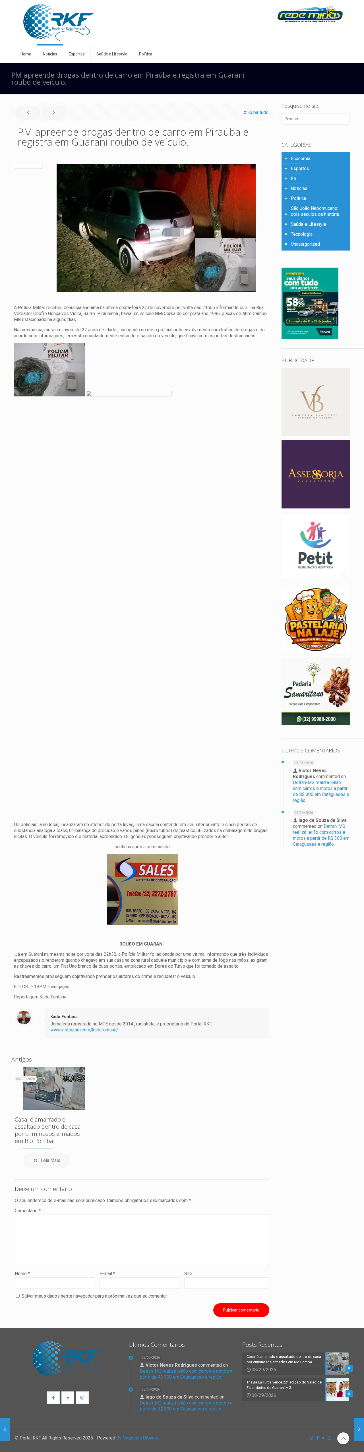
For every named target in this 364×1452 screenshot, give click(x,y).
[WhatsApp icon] (311, 1438)
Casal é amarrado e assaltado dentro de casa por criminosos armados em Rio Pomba (48, 1130)
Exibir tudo (257, 112)
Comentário (28, 1210)
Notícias (299, 188)
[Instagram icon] (329, 1438)
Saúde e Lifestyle (308, 224)
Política (298, 198)
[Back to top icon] (343, 1438)
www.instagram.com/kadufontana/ (84, 1030)
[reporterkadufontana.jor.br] (58, 22)
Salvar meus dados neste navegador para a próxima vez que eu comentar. (94, 1296)
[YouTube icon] (323, 1438)
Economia (300, 158)
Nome (22, 1273)
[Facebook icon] (317, 1438)
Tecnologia (302, 234)
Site (188, 1273)
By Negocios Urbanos (138, 1438)
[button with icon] (53, 1397)
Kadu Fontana (64, 1016)
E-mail (107, 1273)
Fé (293, 178)
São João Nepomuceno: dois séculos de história (315, 211)
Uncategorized (305, 244)
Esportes (300, 168)
